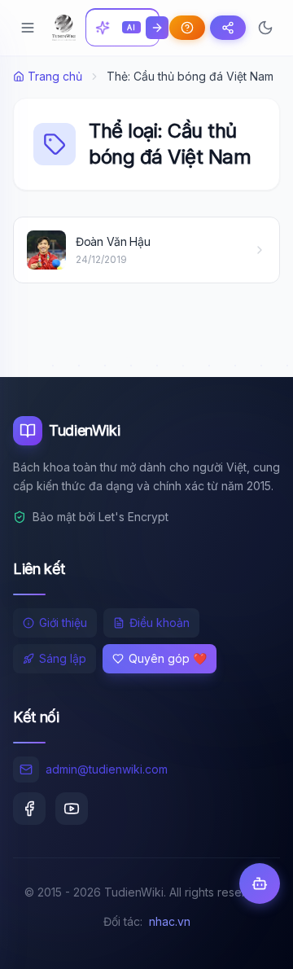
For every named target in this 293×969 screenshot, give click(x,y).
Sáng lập (62, 658)
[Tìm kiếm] (157, 27)
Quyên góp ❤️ (168, 658)
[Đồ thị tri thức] (228, 27)
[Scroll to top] (249, 941)
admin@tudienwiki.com (107, 769)
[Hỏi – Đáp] (187, 27)
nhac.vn (169, 921)
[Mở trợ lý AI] (259, 883)
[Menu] (27, 27)
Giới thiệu (63, 622)
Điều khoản (159, 622)
